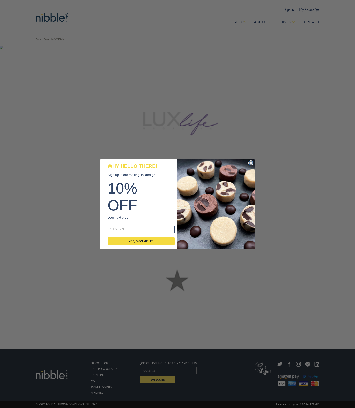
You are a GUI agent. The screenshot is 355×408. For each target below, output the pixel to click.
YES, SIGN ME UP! (141, 241)
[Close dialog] (251, 163)
